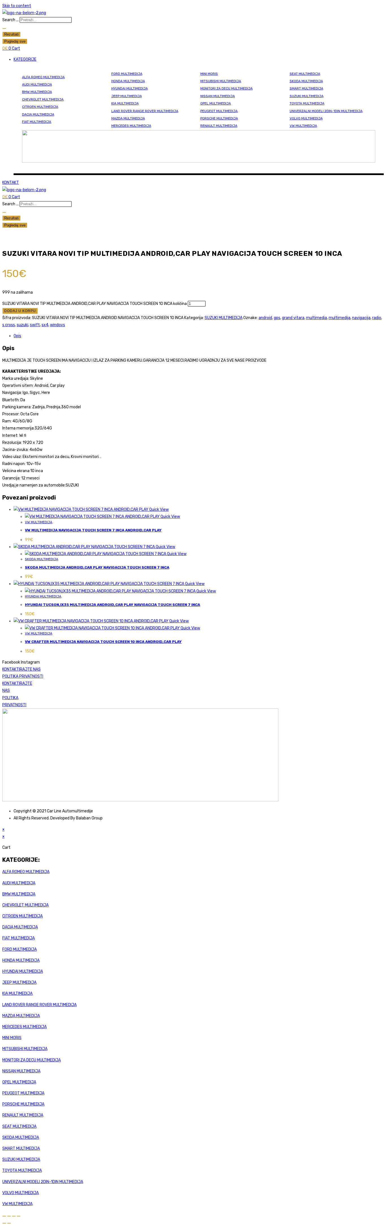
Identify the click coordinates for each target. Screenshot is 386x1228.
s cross (8, 324)
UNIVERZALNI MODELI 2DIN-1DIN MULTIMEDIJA (326, 111)
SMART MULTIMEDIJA (306, 88)
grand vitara (293, 317)
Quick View (158, 509)
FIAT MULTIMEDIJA (36, 122)
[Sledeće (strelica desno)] (9, 1223)
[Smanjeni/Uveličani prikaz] (4, 1216)
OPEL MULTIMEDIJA (215, 103)
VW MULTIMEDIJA (303, 126)
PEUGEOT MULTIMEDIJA (219, 111)
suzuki (22, 324)
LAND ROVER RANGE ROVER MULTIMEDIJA (144, 111)
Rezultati (11, 34)
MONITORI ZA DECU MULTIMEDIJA (226, 88)
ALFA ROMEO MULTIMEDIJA (43, 77)
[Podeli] (14, 1216)
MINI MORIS (209, 74)
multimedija (339, 317)
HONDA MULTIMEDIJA (128, 81)
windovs (57, 324)
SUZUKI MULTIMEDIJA (307, 96)
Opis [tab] (17, 335)
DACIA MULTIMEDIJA (38, 114)
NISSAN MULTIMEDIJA (217, 96)
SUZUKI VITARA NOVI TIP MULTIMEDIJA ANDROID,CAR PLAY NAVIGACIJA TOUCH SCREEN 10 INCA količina (94, 303)
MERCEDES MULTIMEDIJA (131, 126)
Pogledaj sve (14, 41)
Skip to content (16, 5)
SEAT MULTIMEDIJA (305, 74)
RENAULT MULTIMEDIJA (218, 126)
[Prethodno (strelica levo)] (4, 1223)
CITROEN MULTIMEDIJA (40, 107)
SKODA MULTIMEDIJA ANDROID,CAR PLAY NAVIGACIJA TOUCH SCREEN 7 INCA (97, 567)
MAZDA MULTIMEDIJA (128, 118)
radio (376, 317)
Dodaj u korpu (20, 311)
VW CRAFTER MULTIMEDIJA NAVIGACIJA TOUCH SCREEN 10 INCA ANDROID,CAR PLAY (103, 642)
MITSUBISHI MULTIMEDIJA (220, 81)
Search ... (10, 20)
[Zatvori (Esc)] (19, 1216)
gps (277, 317)
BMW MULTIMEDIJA (37, 92)
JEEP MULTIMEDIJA (126, 96)
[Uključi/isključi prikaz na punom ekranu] (9, 1216)
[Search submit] (4, 28)
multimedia (316, 317)
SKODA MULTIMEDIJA (306, 81)
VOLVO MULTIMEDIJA (306, 118)
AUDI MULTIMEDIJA (37, 84)
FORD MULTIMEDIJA (126, 74)
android (265, 317)
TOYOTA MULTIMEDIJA (307, 103)
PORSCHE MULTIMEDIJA (219, 118)
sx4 (45, 324)
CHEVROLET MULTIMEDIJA (43, 99)
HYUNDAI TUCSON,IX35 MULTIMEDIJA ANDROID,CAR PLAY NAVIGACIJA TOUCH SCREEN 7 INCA (112, 605)
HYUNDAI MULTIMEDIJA (129, 88)
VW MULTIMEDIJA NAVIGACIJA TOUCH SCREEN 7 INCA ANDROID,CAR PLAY (93, 530)
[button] (199, 59)
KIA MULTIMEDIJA (125, 103)
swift (35, 324)
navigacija (361, 317)
